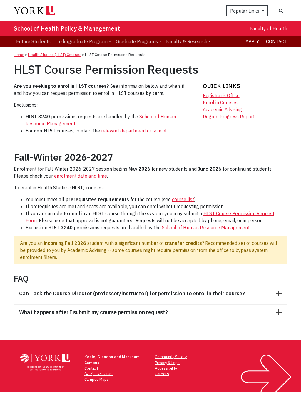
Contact (276, 41)
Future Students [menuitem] (33, 41)
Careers (162, 373)
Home (19, 54)
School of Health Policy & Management (67, 28)
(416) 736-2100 (98, 373)
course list (183, 199)
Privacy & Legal (167, 362)
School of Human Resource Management (206, 227)
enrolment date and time (80, 176)
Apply (252, 41)
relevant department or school (134, 131)
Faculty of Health (268, 28)
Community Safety (171, 356)
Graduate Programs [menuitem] (137, 41)
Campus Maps (96, 379)
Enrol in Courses (220, 102)
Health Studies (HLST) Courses (54, 54)
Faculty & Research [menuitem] (186, 41)
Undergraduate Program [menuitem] (81, 41)
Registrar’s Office (221, 95)
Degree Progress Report (229, 116)
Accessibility (166, 368)
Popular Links (245, 11)
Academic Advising (222, 109)
